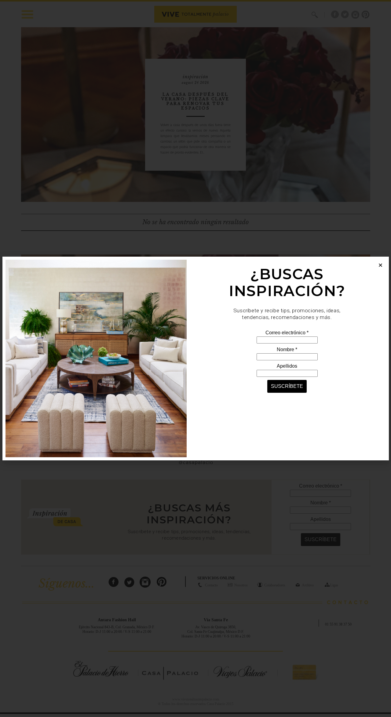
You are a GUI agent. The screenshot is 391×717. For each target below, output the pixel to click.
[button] (380, 265)
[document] (195, 358)
